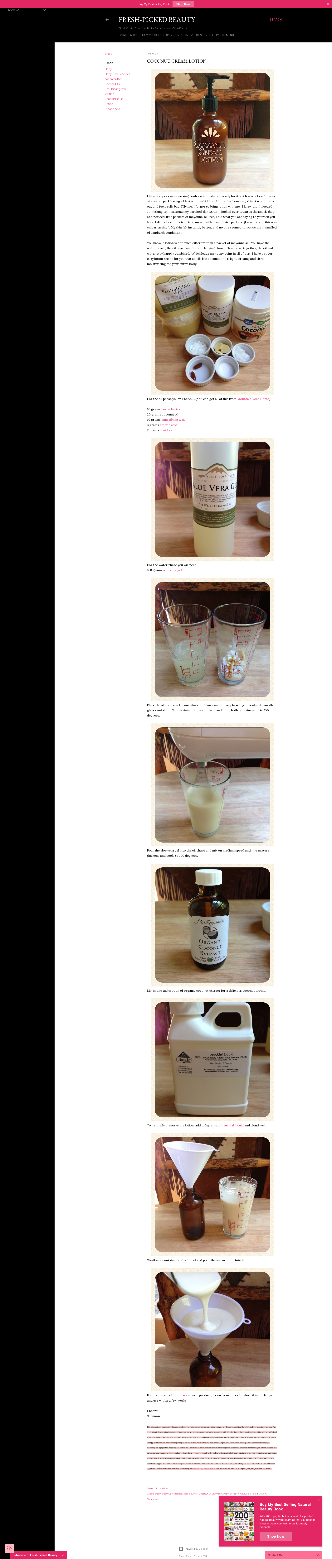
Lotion (109, 104)
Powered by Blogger (196, 1548)
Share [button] (108, 53)
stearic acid (168, 425)
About (135, 35)
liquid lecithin (169, 430)
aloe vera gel (172, 570)
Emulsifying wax (115, 89)
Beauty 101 (216, 35)
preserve (184, 1395)
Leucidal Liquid (233, 1125)
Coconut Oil (112, 84)
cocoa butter (113, 79)
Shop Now (183, 4)
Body (108, 69)
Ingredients (195, 35)
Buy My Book (152, 35)
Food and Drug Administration (203, 1469)
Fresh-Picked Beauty (157, 19)
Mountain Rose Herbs (253, 399)
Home (123, 35)
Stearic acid (112, 109)
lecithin (109, 94)
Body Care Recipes (117, 74)
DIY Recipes (174, 35)
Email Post (162, 1488)
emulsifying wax (173, 419)
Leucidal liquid (114, 99)
